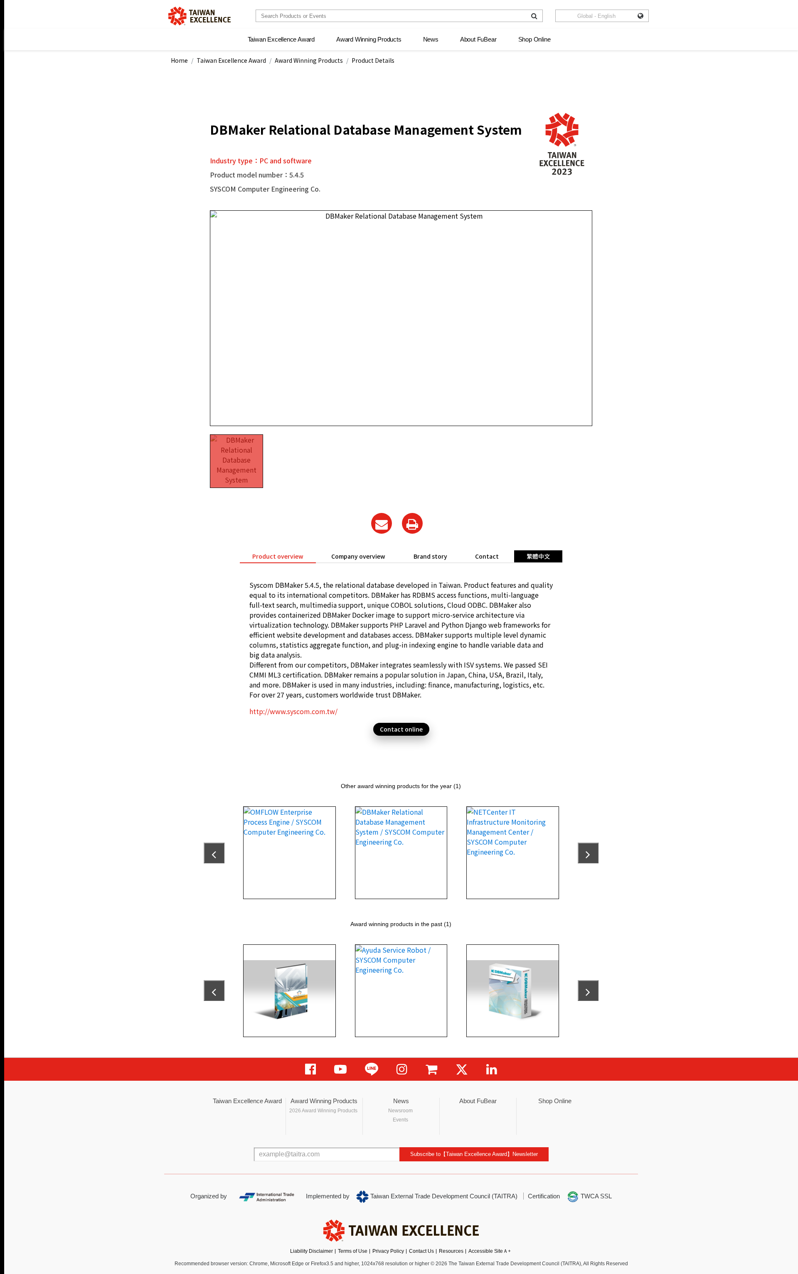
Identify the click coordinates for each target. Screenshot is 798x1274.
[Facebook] (310, 1069)
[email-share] (381, 523)
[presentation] (214, 853)
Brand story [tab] (430, 556)
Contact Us (421, 1251)
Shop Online (534, 39)
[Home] (199, 16)
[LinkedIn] (491, 1069)
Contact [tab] (487, 556)
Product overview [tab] (277, 556)
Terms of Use (352, 1251)
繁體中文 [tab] (538, 556)
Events (400, 1119)
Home (179, 60)
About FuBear (478, 39)
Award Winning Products (368, 39)
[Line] (371, 1069)
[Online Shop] (431, 1069)
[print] (412, 523)
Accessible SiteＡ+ (489, 1251)
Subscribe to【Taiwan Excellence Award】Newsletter (474, 1154)
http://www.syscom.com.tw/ (293, 711)
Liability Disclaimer (311, 1251)
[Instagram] (402, 1069)
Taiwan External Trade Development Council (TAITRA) (443, 1196)
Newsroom (400, 1110)
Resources (451, 1251)
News (430, 39)
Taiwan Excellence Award (281, 39)
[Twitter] (462, 1069)
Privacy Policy (388, 1251)
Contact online (401, 729)
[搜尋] (534, 15)
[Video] (340, 1069)
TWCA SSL (595, 1196)
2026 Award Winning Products (323, 1110)
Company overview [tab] (358, 556)
